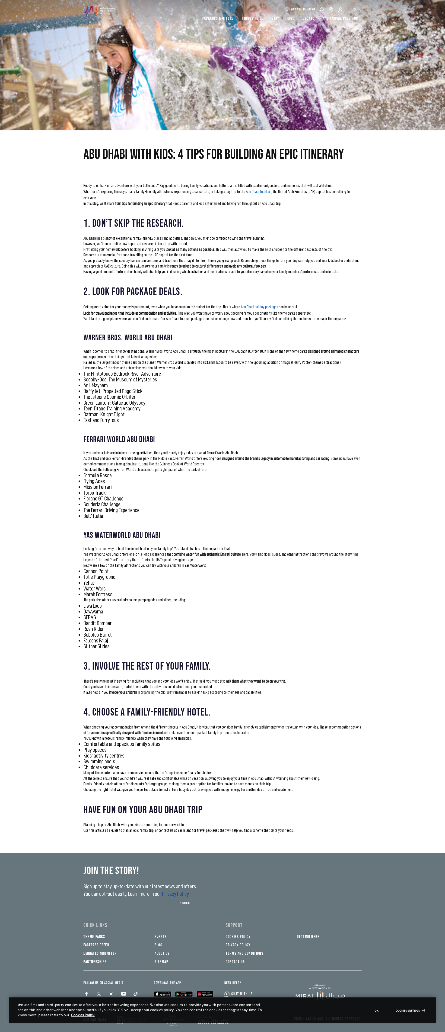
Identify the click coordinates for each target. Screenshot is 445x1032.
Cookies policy (238, 936)
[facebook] (86, 994)
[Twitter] (98, 994)
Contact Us (235, 961)
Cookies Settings (408, 1010)
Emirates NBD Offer (100, 953)
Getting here (308, 936)
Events (161, 936)
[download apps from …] (163, 994)
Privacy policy (238, 945)
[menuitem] (357, 9)
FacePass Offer (96, 945)
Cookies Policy (83, 1015)
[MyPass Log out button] (340, 9)
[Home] (324, 993)
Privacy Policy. (176, 894)
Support (234, 925)
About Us (162, 953)
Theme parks (94, 936)
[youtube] (123, 994)
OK (377, 1010)
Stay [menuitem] (275, 18)
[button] (322, 9)
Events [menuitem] (309, 18)
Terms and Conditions (244, 953)
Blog (158, 945)
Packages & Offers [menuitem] (218, 18)
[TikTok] (135, 994)
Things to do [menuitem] (253, 18)
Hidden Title (168, 925)
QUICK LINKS (95, 925)
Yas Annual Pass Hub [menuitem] (340, 18)
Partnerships (95, 961)
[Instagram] (110, 994)
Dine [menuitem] (291, 18)
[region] (222, 1010)
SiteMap (161, 961)
